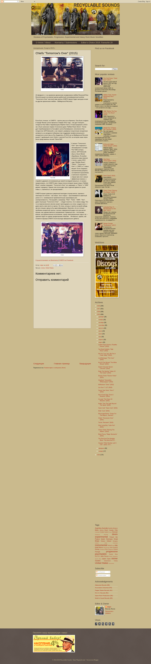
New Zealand (114, 547)
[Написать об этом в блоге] (56, 265)
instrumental (101, 545)
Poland (116, 549)
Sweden (97, 561)
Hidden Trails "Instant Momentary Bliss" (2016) (109, 96)
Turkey (116, 560)
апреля (101, 339)
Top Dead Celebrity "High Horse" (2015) (105, 350)
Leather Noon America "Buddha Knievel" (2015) (107, 345)
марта (101, 342)
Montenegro (107, 547)
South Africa (98, 558)
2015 (98, 314)
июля (100, 331)
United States (50, 268)
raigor (109, 607)
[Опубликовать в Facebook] (60, 265)
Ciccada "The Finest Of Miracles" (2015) (105, 399)
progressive (112, 551)
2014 (98, 455)
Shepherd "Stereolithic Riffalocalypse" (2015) (105, 380)
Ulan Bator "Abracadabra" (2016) (109, 160)
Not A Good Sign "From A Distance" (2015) (105, 395)
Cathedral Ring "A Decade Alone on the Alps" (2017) (109, 208)
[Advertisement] (62, 345)
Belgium (115, 528)
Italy (116, 545)
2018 (98, 306)
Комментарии (101, 575)
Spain (109, 558)
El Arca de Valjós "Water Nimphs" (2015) (110, 145)
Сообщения (101, 572)
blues (97, 530)
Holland (109, 541)
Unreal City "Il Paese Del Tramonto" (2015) (109, 128)
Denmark (115, 532)
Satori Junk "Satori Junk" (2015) (107, 408)
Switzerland (107, 560)
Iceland (97, 543)
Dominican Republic (101, 534)
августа (101, 328)
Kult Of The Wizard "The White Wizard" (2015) (107, 363)
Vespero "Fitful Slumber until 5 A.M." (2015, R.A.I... (107, 443)
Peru (106, 549)
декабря (101, 317)
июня (100, 334)
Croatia (102, 532)
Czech (110, 532)
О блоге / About (43, 42)
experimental (101, 537)
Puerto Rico (113, 554)
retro (102, 556)
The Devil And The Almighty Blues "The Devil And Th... (107, 439)
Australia (105, 528)
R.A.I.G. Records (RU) (101, 593)
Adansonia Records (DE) (102, 585)
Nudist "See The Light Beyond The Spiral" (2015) (107, 404)
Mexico (101, 547)
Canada (111, 530)
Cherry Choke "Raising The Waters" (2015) (110, 191)
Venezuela (111, 563)
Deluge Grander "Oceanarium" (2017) (109, 224)
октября (101, 322)
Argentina (98, 528)
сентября (102, 325)
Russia (106, 556)
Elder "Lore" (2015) (104, 411)
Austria (110, 528)
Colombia (97, 532)
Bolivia (102, 530)
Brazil (106, 530)
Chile (116, 530)
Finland (112, 537)
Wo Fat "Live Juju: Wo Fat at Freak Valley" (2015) (107, 354)
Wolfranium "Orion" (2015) (106, 384)
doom (115, 534)
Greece (103, 541)
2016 (98, 311)
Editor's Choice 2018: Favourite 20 (97, 42)
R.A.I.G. (97, 556)
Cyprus (106, 532)
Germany (109, 539)
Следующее (38, 364)
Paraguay (102, 549)
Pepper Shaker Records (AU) (103, 590)
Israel (113, 545)
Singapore (115, 556)
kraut (96, 547)
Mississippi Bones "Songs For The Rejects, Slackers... (107, 414)
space (104, 558)
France (97, 539)
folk (116, 537)
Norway (97, 549)
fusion (103, 539)
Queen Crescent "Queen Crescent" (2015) (105, 367)
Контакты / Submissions (66, 42)
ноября (101, 319)
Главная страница (62, 364)
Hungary (115, 541)
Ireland (110, 545)
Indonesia (115, 543)
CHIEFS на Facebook (66, 260)
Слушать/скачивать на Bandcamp (47, 260)
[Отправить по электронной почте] (54, 265)
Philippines (110, 549)
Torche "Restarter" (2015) (105, 422)
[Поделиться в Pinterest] (62, 265)
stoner (43, 268)
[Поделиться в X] (58, 265)
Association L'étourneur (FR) (103, 587)
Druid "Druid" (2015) (109, 175)
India (106, 543)
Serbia (110, 556)
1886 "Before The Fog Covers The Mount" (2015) (109, 112)
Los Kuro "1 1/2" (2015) (105, 387)
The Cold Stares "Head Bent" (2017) (110, 79)
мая (100, 336)
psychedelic (101, 554)
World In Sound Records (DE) (104, 598)
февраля (102, 448)
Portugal (97, 552)
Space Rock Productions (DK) (104, 595)
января (101, 451)
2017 (98, 308)
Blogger (96, 660)
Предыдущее (85, 364)
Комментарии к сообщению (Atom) (55, 367)
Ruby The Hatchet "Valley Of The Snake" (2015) (106, 372)
